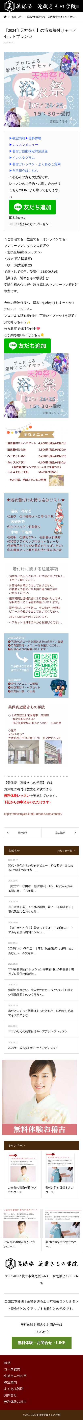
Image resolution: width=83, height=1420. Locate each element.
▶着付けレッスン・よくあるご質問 (35, 164)
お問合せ (10, 1395)
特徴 (7, 1363)
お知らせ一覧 (64, 850)
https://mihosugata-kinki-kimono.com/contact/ (33, 814)
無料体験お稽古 (15, 1401)
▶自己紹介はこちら (23, 170)
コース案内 (12, 1369)
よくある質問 (13, 1388)
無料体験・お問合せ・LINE (41, 1342)
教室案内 (10, 1382)
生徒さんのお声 (15, 1376)
